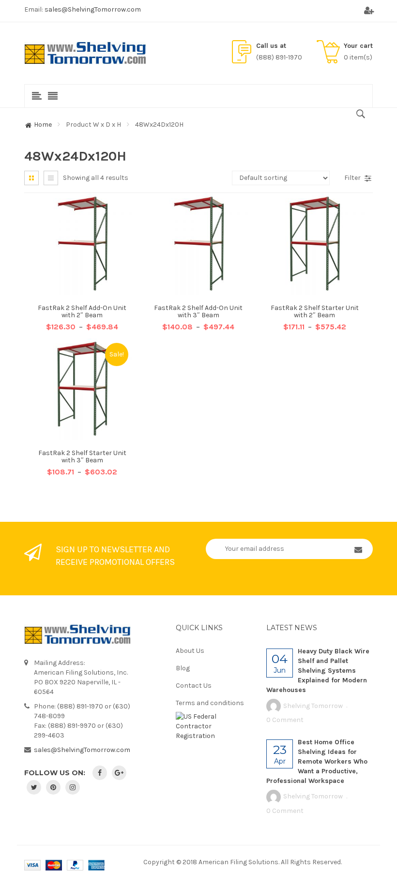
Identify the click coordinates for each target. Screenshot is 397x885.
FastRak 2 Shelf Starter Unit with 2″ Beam (315, 311)
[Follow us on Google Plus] (119, 773)
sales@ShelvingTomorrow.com (93, 9)
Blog (183, 668)
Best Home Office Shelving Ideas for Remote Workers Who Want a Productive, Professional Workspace (316, 761)
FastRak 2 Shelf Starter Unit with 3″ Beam (82, 456)
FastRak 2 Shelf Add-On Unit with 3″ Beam (198, 311)
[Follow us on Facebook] (99, 773)
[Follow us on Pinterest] (53, 787)
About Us (190, 651)
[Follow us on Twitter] (34, 787)
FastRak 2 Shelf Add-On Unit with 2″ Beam (82, 311)
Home (43, 124)
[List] (51, 178)
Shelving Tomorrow (313, 706)
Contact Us (194, 685)
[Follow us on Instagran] (72, 787)
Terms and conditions (210, 703)
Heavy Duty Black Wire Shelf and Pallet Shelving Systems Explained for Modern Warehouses (317, 670)
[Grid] (31, 178)
